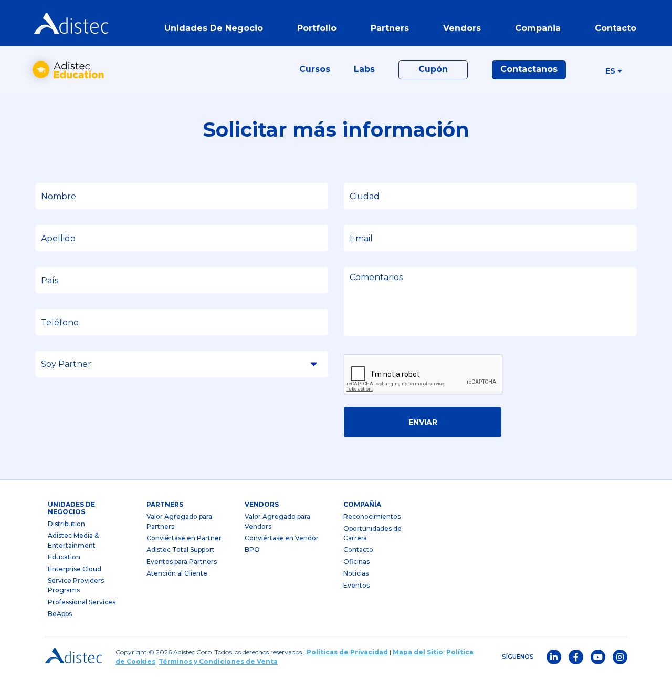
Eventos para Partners (181, 562)
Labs (364, 69)
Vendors (262, 504)
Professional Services (82, 602)
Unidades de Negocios (71, 508)
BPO (252, 549)
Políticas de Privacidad (347, 652)
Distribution (66, 524)
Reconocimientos (372, 516)
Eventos (356, 585)
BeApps (60, 614)
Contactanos (529, 69)
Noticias (356, 573)
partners (164, 504)
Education (64, 557)
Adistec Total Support (180, 549)
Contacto (358, 549)
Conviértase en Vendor (282, 538)
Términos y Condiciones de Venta (218, 661)
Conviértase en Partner (184, 538)
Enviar (422, 422)
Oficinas (356, 562)
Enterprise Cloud (74, 569)
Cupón (433, 69)
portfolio (317, 28)
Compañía (362, 504)
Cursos (314, 69)
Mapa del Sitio (418, 652)
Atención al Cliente (176, 573)
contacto (615, 28)
